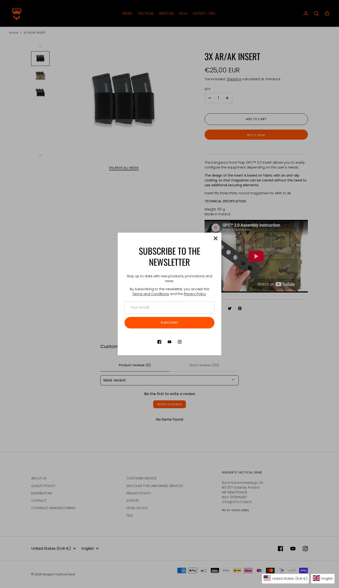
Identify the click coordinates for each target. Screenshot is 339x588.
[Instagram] (180, 342)
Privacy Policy (195, 294)
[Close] (216, 238)
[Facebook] (159, 342)
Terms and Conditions (150, 294)
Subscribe (169, 323)
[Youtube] (169, 342)
